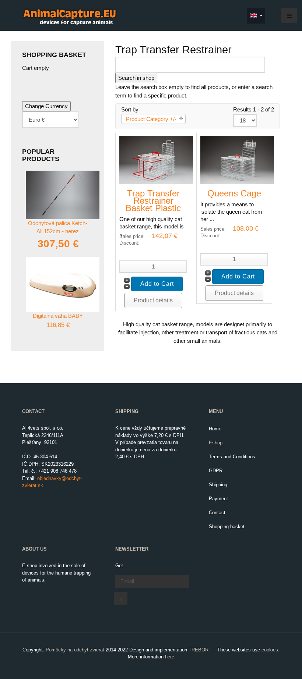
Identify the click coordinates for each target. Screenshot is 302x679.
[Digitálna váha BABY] (62, 284)
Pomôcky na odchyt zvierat (75, 650)
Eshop (215, 442)
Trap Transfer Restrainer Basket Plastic (153, 200)
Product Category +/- (151, 119)
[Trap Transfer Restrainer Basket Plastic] (156, 159)
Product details (153, 300)
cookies (269, 650)
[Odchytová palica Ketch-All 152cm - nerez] (62, 194)
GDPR (215, 470)
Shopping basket (227, 526)
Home (215, 428)
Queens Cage (234, 193)
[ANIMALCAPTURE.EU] (69, 16)
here (169, 657)
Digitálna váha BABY (58, 316)
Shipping (218, 484)
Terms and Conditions (232, 456)
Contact (217, 512)
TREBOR (198, 650)
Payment (218, 498)
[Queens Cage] (237, 159)
